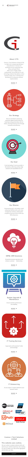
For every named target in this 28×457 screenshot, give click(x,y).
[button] (3, 5)
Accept (14, 453)
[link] (14, 5)
